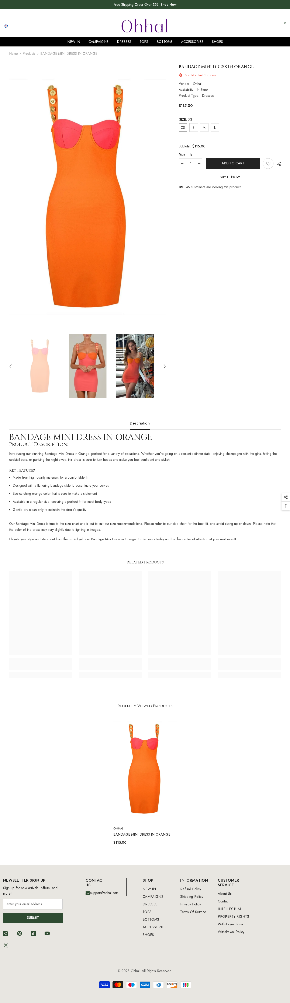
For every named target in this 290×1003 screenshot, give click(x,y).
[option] (87, 197)
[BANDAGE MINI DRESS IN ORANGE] (145, 768)
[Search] (237, 26)
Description (140, 423)
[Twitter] (5, 945)
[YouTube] (47, 933)
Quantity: (186, 154)
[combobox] (233, 25)
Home (13, 53)
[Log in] (262, 26)
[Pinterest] (19, 933)
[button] (10, 366)
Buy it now (230, 177)
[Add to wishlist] (268, 163)
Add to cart (232, 163)
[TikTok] (33, 933)
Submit (33, 917)
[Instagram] (5, 933)
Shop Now (168, 4)
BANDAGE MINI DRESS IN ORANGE (141, 834)
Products (29, 53)
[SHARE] (277, 164)
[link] (40, 667)
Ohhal (197, 83)
